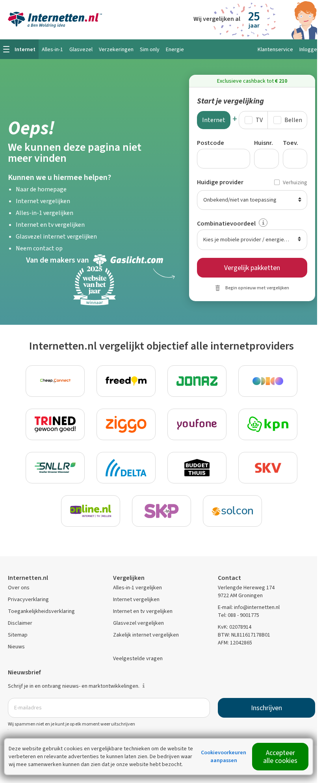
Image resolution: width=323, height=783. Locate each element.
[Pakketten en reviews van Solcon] (232, 511)
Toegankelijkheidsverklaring (41, 611)
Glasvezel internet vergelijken (56, 236)
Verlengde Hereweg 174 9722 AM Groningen (246, 591)
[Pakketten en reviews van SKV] (267, 467)
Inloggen (309, 49)
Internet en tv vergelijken (50, 224)
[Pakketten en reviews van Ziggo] (126, 424)
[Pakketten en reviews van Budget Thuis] (196, 467)
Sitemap (18, 635)
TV (259, 120)
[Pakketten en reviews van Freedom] (126, 381)
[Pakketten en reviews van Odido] (267, 381)
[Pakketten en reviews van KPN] (267, 424)
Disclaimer (20, 623)
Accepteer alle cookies (280, 756)
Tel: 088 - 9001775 (238, 615)
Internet (213, 120)
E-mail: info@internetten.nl (249, 607)
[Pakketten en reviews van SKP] (161, 511)
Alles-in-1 (52, 49)
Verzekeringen (116, 49)
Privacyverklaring (28, 599)
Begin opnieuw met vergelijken (257, 288)
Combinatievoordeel (226, 223)
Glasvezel (81, 49)
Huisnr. (263, 143)
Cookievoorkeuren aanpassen (223, 756)
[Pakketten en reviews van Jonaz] (196, 381)
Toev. (290, 143)
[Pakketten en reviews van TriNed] (55, 424)
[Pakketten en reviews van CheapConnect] (55, 381)
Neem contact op (39, 248)
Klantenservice (275, 49)
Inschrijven (266, 708)
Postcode (210, 143)
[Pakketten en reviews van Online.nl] (90, 511)
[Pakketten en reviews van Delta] (126, 467)
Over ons (19, 587)
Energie (175, 49)
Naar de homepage (41, 189)
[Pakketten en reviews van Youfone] (196, 424)
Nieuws (16, 646)
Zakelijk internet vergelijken (146, 635)
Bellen (293, 120)
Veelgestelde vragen (138, 658)
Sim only (150, 49)
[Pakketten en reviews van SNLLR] (55, 467)
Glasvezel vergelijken (138, 623)
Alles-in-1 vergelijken (44, 213)
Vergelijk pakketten (252, 267)
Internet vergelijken (43, 201)
